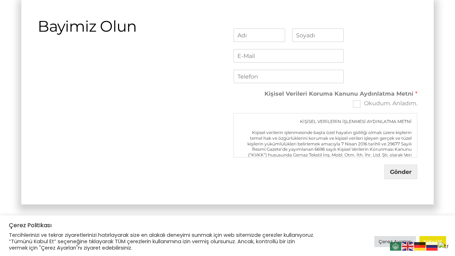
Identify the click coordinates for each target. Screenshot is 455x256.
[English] (408, 246)
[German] (420, 246)
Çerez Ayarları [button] (395, 241)
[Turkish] (444, 246)
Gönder (401, 172)
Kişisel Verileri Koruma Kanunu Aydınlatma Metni (340, 93)
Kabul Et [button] (433, 241)
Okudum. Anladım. (390, 103)
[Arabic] (396, 246)
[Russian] (432, 246)
